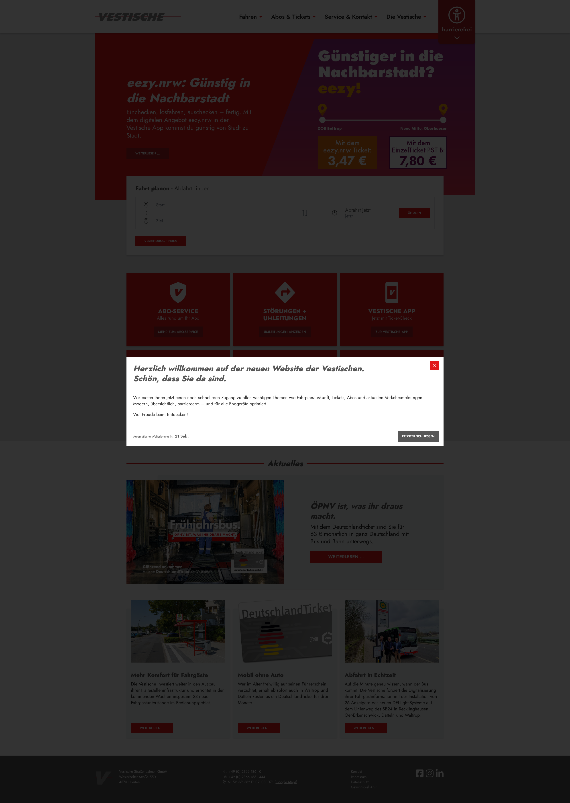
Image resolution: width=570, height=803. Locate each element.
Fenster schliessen (418, 436)
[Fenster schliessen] (434, 365)
